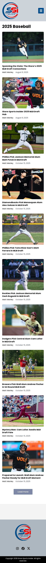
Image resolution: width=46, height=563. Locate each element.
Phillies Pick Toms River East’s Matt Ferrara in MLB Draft (20, 249)
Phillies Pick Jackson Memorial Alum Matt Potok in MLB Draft (21, 158)
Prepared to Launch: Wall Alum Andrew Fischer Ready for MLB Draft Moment (23, 476)
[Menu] (41, 10)
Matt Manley (7, 72)
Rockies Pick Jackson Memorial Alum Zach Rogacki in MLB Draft (21, 294)
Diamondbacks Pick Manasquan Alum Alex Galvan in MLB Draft (22, 204)
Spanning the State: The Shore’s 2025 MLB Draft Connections (22, 67)
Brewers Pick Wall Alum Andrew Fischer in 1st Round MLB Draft (23, 385)
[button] (17, 548)
